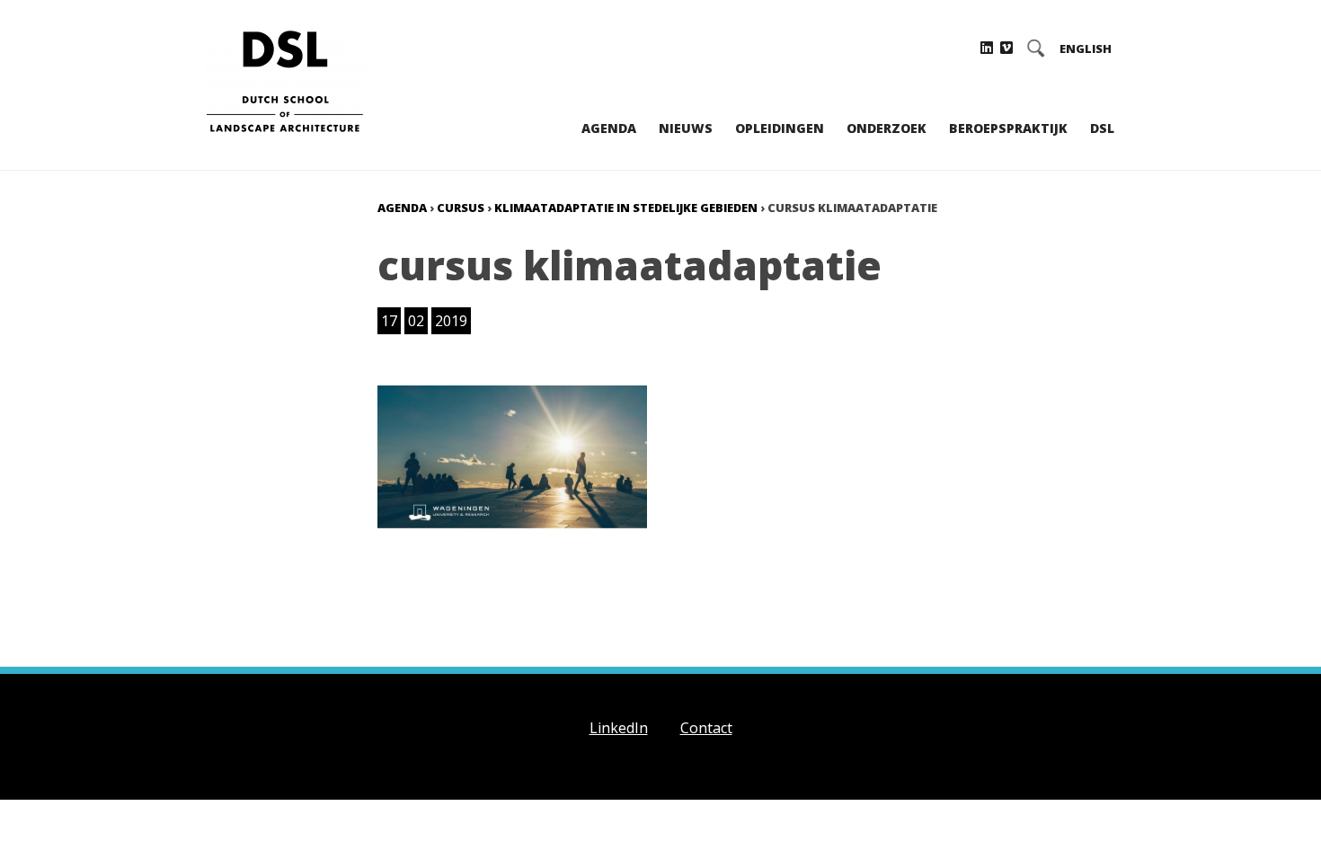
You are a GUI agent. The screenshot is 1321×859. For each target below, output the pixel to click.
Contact (706, 728)
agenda (402, 207)
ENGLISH (1085, 49)
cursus (460, 207)
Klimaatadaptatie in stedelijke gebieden (626, 207)
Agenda (608, 128)
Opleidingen (779, 128)
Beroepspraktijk (1008, 128)
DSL (1102, 128)
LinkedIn (619, 728)
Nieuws (686, 128)
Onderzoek (886, 128)
